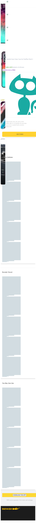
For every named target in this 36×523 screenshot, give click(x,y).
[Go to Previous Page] (2, 3)
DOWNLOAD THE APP (19, 495)
